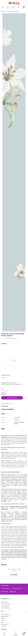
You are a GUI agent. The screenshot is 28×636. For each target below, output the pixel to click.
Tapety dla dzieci (9, 11)
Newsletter (3, 626)
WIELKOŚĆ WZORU (5, 375)
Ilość (2, 388)
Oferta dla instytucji (5, 608)
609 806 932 (6, 588)
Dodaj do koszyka (12, 397)
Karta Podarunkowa (5, 614)
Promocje (3, 618)
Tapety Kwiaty (17, 11)
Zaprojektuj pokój (4, 616)
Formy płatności (4, 602)
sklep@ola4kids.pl (18, 588)
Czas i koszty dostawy (6, 604)
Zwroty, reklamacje (5, 606)
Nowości (3, 620)
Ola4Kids (3, 11)
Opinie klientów (4, 624)
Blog (2, 622)
